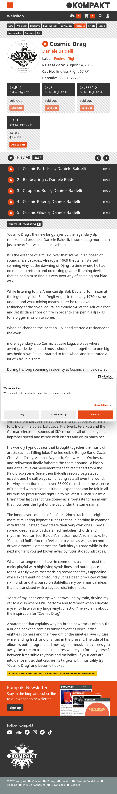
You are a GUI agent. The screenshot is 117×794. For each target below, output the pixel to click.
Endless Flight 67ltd (91, 92)
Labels (101, 25)
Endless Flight (65, 58)
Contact (36, 781)
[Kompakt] (88, 5)
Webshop (15, 15)
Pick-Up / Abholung (34, 785)
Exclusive (35, 25)
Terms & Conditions (87, 781)
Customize (56, 414)
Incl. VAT (16, 137)
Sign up (15, 708)
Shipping (12, 785)
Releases (80, 25)
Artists (91, 25)
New (10, 25)
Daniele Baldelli (57, 51)
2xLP (13, 87)
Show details (101, 404)
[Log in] (108, 15)
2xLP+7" (87, 87)
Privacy (51, 781)
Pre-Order (21, 25)
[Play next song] (106, 157)
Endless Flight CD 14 (21, 124)
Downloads (66, 25)
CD (12, 120)
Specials (29, 33)
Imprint (66, 781)
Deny (21, 414)
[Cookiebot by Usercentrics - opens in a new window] (100, 377)
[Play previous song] (98, 157)
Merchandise (15, 33)
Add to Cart (18, 144)
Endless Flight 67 (19, 92)
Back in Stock (50, 25)
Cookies (75, 785)
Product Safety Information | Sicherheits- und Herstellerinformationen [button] (52, 673)
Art (38, 33)
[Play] (11, 158)
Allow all (95, 414)
